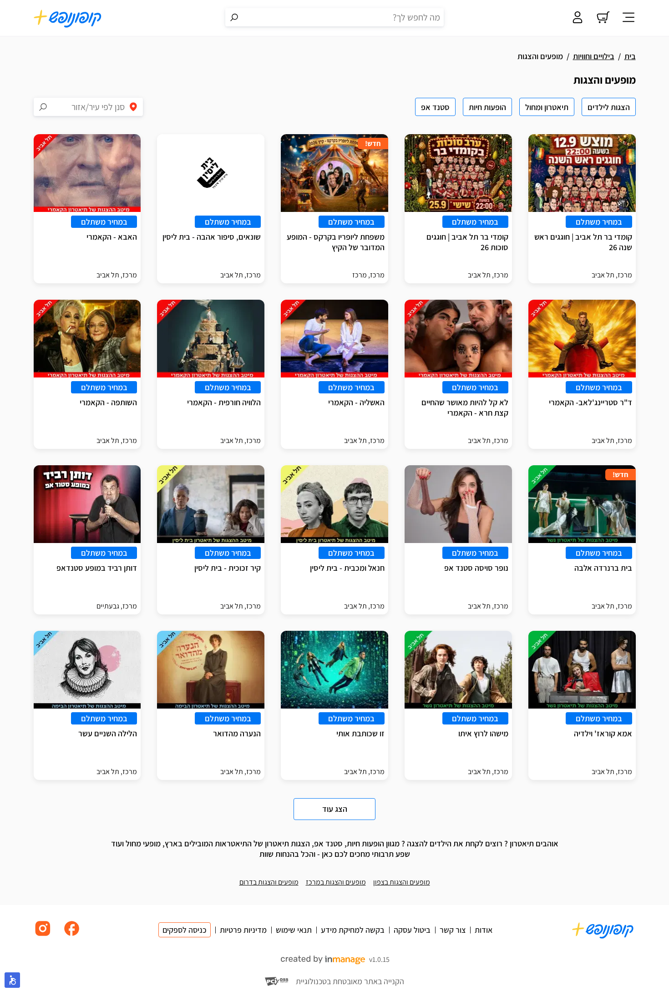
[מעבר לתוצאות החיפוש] (234, 17)
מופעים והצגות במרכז (336, 882)
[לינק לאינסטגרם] (43, 935)
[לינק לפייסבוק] (72, 935)
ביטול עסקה (412, 930)
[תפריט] (628, 18)
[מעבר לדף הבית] (68, 18)
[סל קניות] (603, 18)
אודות (483, 930)
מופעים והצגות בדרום (269, 882)
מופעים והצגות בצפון (401, 882)
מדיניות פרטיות (243, 930)
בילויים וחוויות (593, 56)
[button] (12, 980)
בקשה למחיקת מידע (353, 930)
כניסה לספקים (184, 930)
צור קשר (453, 930)
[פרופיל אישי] (577, 18)
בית (630, 56)
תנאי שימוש (294, 930)
